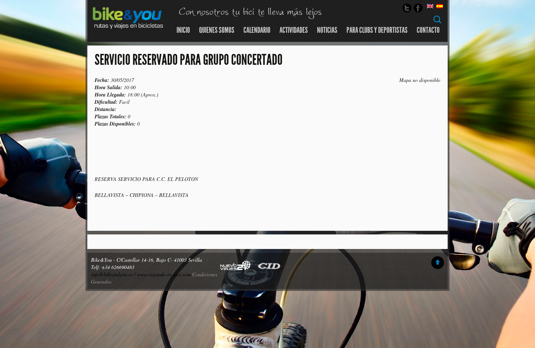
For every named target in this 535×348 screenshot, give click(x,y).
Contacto (428, 30)
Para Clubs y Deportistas (377, 30)
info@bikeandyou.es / (114, 274)
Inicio (183, 30)
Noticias (327, 30)
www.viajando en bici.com (164, 274)
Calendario (256, 30)
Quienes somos (216, 30)
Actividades (294, 30)
